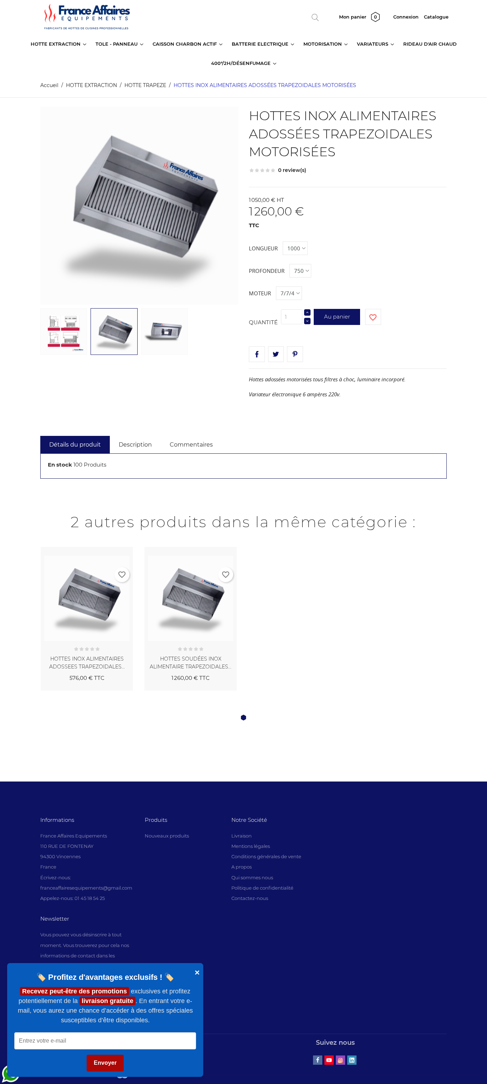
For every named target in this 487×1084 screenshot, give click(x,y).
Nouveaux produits (167, 836)
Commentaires (191, 444)
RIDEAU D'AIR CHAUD (430, 44)
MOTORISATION (323, 44)
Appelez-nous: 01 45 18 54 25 (72, 898)
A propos (241, 867)
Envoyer (105, 1063)
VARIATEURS (373, 44)
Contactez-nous (249, 898)
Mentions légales (250, 846)
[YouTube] (329, 1060)
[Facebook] (317, 1060)
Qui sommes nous (252, 877)
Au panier (337, 316)
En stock (60, 464)
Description (135, 444)
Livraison (241, 836)
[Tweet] (276, 354)
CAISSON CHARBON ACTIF (185, 44)
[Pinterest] (295, 354)
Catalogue (436, 17)
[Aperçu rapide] (119, 550)
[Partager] (257, 354)
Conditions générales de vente (266, 856)
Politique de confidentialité (262, 888)
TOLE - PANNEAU (117, 44)
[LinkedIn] (352, 1060)
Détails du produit (75, 444)
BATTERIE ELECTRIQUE (261, 44)
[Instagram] (340, 1060)
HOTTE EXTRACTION (56, 44)
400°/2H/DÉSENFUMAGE (241, 63)
